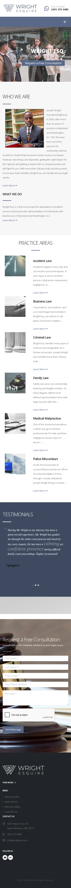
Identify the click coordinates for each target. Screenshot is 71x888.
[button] (32, 585)
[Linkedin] (10, 857)
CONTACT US (11, 811)
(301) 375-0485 (59, 9)
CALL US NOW (58, 7)
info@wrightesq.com (17, 840)
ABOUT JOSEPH (12, 796)
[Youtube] (5, 857)
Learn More (9, 185)
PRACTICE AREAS (12, 806)
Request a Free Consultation (43, 63)
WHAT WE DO (11, 801)
